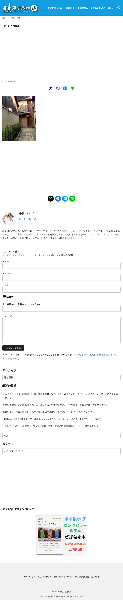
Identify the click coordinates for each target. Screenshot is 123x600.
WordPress (79, 596)
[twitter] (25, 219)
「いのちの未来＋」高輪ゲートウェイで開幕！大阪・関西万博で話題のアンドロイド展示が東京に (50, 425)
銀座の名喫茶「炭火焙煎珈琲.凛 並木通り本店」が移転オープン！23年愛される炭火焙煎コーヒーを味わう (55, 404)
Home (5, 18)
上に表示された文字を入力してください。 (23, 304)
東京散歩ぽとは (55, 7)
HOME (27, 576)
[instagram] (34, 219)
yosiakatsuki (60, 596)
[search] (117, 435)
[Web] (20, 219)
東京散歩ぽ (65, 591)
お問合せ (70, 7)
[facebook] (30, 219)
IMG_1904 (15, 18)
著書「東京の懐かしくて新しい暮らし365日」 (52, 576)
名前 (5, 261)
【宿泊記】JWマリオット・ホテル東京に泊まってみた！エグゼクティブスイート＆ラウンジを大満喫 (52, 418)
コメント (7, 316)
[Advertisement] (61, 54)
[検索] (119, 8)
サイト (5, 285)
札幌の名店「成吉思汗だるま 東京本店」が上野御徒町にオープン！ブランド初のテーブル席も (48, 411)
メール (6, 273)
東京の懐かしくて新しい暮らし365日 (96, 7)
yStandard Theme (46, 596)
